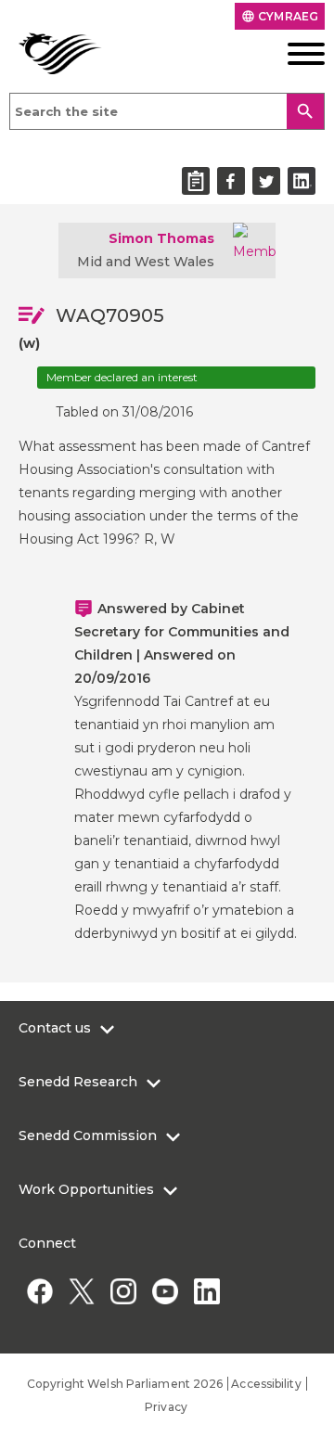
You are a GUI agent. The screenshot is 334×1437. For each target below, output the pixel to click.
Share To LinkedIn (301, 181)
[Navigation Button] (292, 54)
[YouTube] (165, 1291)
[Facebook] (39, 1291)
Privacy (166, 1407)
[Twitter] (81, 1291)
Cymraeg (279, 16)
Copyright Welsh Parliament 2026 (125, 1384)
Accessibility (266, 1384)
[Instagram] (123, 1291)
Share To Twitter (266, 181)
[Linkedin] (206, 1291)
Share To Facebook (231, 181)
